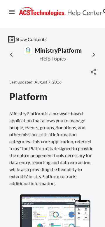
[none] (93, 72)
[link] (60, 12)
